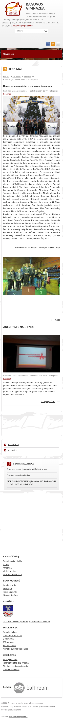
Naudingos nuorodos (12, 635)
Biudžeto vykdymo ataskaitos (16, 666)
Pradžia (6, 76)
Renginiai (27, 76)
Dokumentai (8, 639)
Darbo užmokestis (11, 669)
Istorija (6, 564)
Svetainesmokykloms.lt (18, 716)
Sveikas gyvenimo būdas (18, 475)
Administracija (9, 585)
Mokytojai (7, 588)
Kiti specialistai (10, 592)
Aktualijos (12, 450)
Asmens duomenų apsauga (15, 649)
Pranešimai (13, 444)
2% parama (8, 642)
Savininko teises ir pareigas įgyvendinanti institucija (26, 621)
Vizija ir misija (9, 571)
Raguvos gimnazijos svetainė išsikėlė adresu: (28, 469)
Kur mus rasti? (9, 645)
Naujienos (17, 76)
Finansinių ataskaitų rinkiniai (16, 663)
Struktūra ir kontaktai (12, 574)
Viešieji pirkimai (10, 659)
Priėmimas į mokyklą (12, 561)
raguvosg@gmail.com (23, 26)
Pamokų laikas (9, 632)
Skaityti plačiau (48, 401)
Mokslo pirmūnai (10, 595)
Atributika (7, 568)
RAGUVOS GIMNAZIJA (14, 9)
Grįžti (57, 320)
